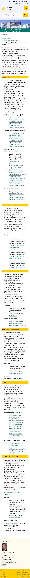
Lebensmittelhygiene (15, 517)
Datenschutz (26, 570)
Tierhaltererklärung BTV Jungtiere (16, 166)
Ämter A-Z (8, 31)
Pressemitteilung (14, 161)
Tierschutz (12, 315)
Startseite (7, 29)
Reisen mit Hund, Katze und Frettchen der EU (17, 245)
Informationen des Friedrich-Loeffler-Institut (16, 126)
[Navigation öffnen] (26, 8)
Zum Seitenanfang (28, 536)
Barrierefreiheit (19, 3)
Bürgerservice (17, 29)
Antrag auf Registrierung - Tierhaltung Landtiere (16, 193)
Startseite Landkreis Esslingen (16, 8)
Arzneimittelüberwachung (16, 374)
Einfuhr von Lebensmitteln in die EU (17, 266)
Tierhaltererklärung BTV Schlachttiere (16, 170)
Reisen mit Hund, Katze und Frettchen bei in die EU (17, 256)
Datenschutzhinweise (10, 523)
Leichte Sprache (23, 1)
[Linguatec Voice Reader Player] (6, 35)
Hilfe (27, 3)
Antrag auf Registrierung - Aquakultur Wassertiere (16, 198)
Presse (10, 1)
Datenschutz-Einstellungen (23, 574)
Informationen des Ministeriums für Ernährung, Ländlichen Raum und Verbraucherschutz (17, 120)
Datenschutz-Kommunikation (22, 572)
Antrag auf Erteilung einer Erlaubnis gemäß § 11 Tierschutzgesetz (16, 323)
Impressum (19, 570)
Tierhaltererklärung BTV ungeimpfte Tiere (16, 173)
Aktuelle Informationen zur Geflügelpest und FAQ (17, 134)
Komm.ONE (27, 576)
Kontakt (15, 1)
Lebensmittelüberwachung (17, 508)
